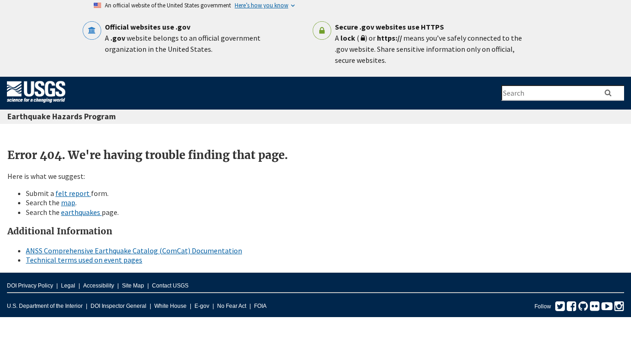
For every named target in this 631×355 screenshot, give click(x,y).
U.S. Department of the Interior (45, 306)
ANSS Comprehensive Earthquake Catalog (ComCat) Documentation (134, 250)
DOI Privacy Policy (30, 285)
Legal (68, 285)
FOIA (260, 306)
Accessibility (98, 285)
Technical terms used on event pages (84, 259)
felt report (73, 193)
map (68, 202)
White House (170, 306)
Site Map (133, 285)
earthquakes (81, 212)
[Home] (36, 104)
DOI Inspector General (118, 306)
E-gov (201, 306)
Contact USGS (170, 285)
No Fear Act (231, 306)
